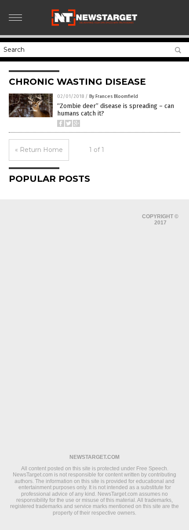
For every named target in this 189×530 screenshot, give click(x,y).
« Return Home (39, 150)
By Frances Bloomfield (113, 96)
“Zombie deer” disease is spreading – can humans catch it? (115, 109)
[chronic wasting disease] (94, 25)
